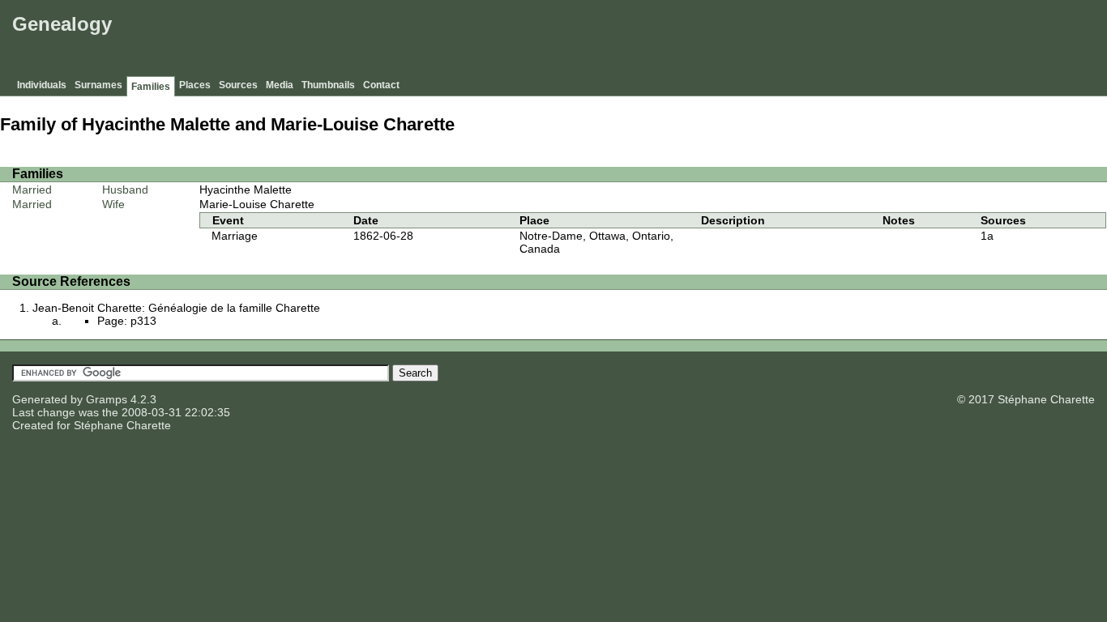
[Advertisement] (808, 40)
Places (195, 85)
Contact (381, 85)
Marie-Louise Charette (256, 204)
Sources (238, 85)
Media (279, 85)
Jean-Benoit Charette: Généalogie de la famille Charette (176, 307)
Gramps (106, 399)
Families (150, 86)
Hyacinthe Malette (245, 189)
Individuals (41, 85)
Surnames (98, 85)
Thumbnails (328, 85)
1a (987, 235)
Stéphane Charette (122, 425)
